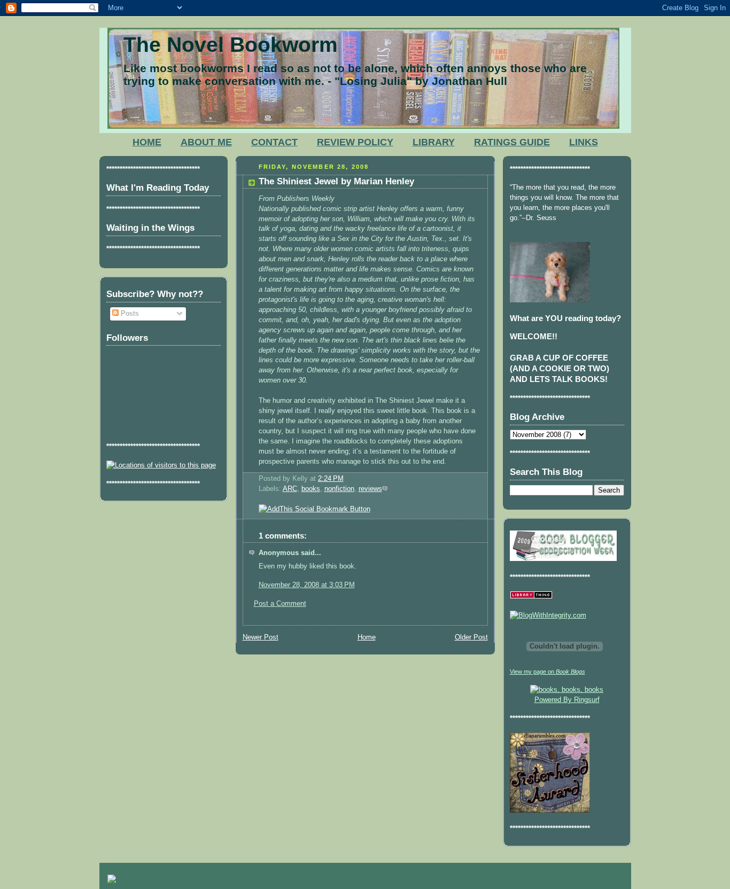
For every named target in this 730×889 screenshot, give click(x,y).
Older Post (471, 637)
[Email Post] (347, 478)
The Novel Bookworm (230, 44)
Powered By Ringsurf (567, 700)
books (310, 489)
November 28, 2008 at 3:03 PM (307, 585)
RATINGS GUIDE (512, 142)
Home (367, 637)
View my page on (547, 671)
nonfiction (339, 489)
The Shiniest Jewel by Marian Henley (336, 181)
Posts (129, 313)
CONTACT (274, 142)
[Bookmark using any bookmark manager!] (314, 509)
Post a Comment (280, 603)
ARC (290, 489)
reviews (370, 489)
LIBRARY (434, 142)
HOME (147, 142)
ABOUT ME (206, 142)
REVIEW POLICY (355, 142)
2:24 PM (331, 478)
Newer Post (260, 637)
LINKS (583, 142)
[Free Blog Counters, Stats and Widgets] (111, 881)
